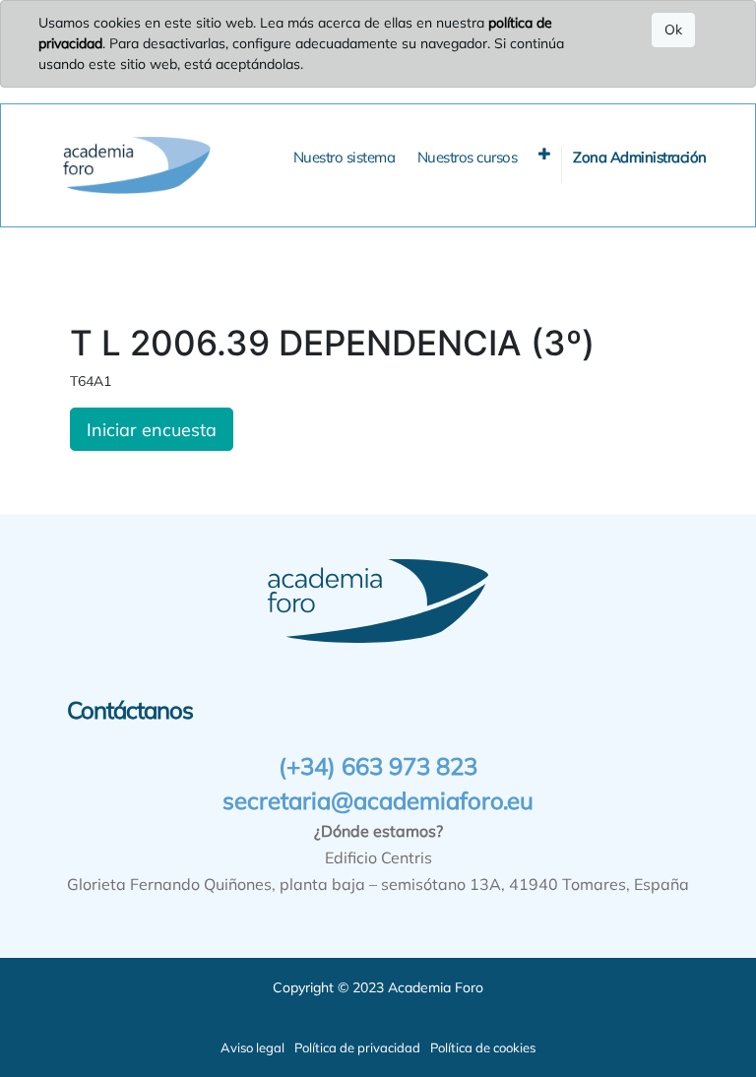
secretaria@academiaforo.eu (378, 800)
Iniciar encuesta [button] (152, 429)
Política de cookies (483, 1047)
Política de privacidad (357, 1047)
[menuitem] (345, 158)
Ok (673, 29)
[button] (544, 154)
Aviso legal (252, 1047)
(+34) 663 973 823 (378, 766)
